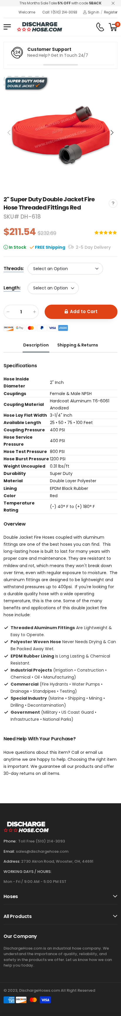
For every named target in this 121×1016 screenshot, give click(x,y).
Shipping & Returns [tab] (77, 345)
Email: (9, 851)
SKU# (12, 217)
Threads (14, 268)
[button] (111, 132)
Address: (12, 861)
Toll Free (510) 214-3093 (41, 841)
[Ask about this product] (113, 203)
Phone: (10, 841)
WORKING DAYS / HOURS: (27, 871)
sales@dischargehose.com (42, 851)
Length (12, 288)
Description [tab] (36, 345)
